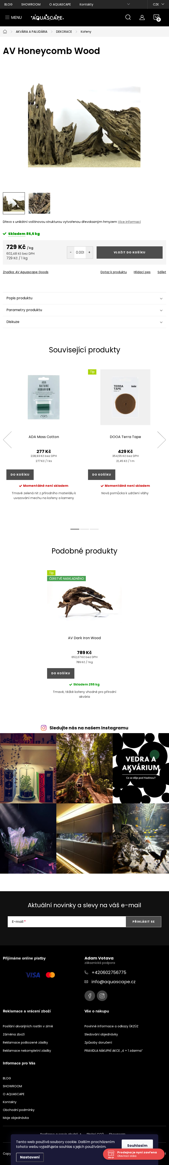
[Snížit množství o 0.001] (70, 252)
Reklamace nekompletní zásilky (27, 1050)
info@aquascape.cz (114, 982)
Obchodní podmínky (19, 1110)
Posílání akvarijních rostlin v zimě (28, 1026)
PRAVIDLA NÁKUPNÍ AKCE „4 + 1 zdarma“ (113, 1050)
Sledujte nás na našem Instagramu (89, 728)
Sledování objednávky (101, 1034)
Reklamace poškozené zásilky (25, 1042)
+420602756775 (109, 972)
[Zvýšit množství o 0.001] (89, 252)
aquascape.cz (102, 995)
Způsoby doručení (98, 1042)
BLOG (8, 4)
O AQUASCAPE (60, 4)
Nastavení (30, 1157)
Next (161, 440)
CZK (156, 4)
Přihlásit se (143, 922)
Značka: (25, 272)
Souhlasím (137, 1145)
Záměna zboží (14, 1034)
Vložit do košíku (129, 252)
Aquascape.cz (89, 995)
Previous (7, 440)
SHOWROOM (30, 4)
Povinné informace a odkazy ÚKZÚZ (111, 1026)
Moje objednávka (16, 1118)
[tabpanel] (43, 444)
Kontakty (86, 4)
